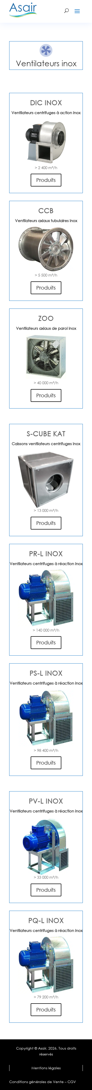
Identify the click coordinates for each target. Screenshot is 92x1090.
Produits (46, 180)
